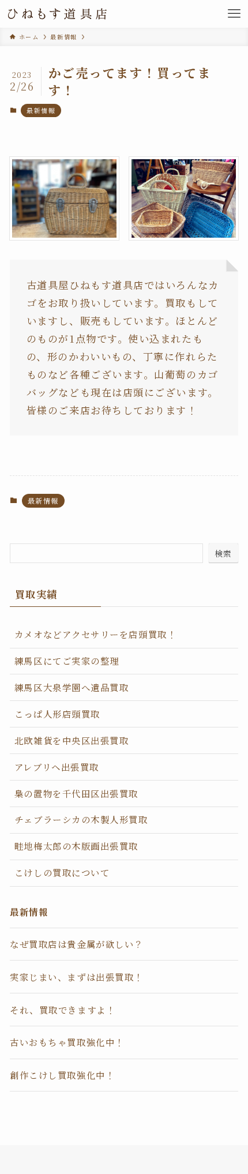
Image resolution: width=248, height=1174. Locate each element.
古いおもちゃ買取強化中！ (67, 1042)
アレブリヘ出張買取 (56, 766)
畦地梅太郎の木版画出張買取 (76, 845)
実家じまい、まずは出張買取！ (77, 976)
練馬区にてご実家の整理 (66, 660)
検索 (223, 553)
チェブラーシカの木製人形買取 (81, 819)
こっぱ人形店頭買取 (57, 713)
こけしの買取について (62, 872)
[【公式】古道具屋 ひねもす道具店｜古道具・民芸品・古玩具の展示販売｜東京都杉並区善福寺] (57, 14)
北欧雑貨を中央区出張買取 (71, 740)
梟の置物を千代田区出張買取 (76, 793)
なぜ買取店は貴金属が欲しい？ (77, 943)
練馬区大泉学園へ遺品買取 (71, 687)
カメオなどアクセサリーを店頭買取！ (95, 634)
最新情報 (41, 110)
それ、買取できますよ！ (62, 1009)
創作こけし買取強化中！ (62, 1074)
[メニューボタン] (234, 14)
